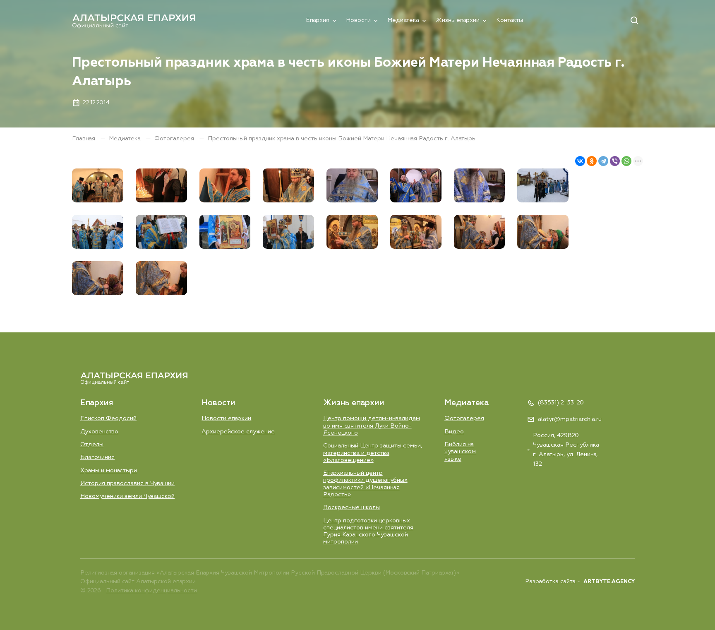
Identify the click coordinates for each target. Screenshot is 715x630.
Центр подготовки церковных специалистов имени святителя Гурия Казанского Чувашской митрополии (368, 531)
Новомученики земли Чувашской (127, 496)
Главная (84, 139)
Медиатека (403, 20)
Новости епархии (226, 418)
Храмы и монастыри (108, 471)
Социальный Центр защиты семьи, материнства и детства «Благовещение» (372, 453)
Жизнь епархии (458, 20)
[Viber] (615, 161)
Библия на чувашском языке (460, 452)
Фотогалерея (175, 139)
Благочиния (97, 457)
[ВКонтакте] (580, 161)
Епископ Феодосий (108, 418)
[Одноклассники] (592, 161)
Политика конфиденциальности (151, 591)
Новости (358, 20)
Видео (454, 432)
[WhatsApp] (626, 161)
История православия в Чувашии (127, 483)
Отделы (91, 444)
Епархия (317, 20)
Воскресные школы (351, 507)
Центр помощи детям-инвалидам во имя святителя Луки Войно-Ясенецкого (371, 426)
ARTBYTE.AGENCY (609, 581)
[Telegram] (603, 161)
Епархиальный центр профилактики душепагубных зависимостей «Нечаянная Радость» (365, 484)
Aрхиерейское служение (238, 432)
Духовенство (99, 432)
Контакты (509, 20)
